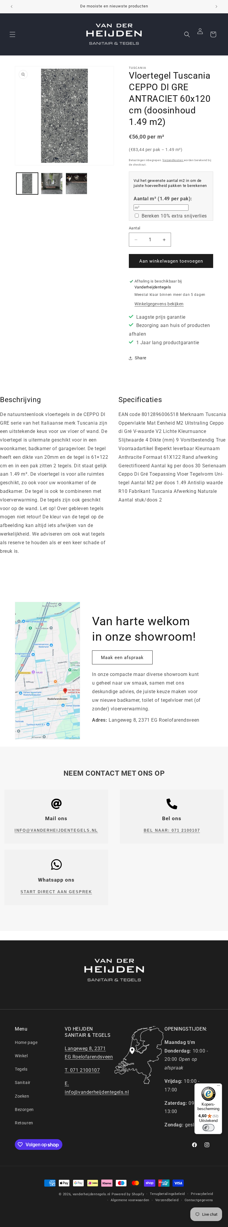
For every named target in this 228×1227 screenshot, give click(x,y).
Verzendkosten (172, 160)
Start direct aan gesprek (56, 892)
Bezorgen (24, 1109)
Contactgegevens (199, 1200)
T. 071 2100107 (82, 1070)
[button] (12, 34)
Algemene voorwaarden (130, 1200)
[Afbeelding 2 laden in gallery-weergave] (52, 183)
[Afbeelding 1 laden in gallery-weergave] (27, 183)
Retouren (24, 1122)
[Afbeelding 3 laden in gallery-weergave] (76, 183)
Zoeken (22, 1096)
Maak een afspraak (122, 657)
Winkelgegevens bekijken (159, 303)
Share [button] (140, 357)
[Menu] (218, 1087)
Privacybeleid (202, 1194)
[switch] (208, 1127)
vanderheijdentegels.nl (91, 1194)
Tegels (21, 1069)
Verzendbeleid (167, 1200)
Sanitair (23, 1082)
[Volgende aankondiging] (216, 6)
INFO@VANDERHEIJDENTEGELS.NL (56, 830)
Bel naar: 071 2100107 (172, 830)
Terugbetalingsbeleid (167, 1194)
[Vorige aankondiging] (11, 6)
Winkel (21, 1055)
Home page (26, 1042)
